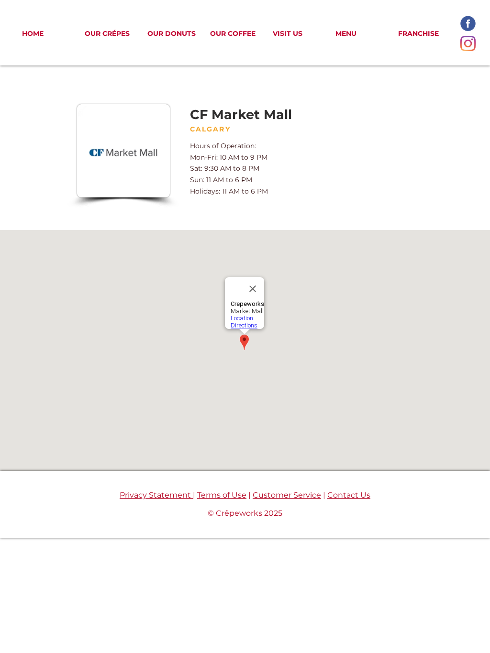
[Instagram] (468, 43)
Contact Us (348, 495)
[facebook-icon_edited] (468, 23)
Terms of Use (221, 495)
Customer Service (287, 495)
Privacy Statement (156, 495)
